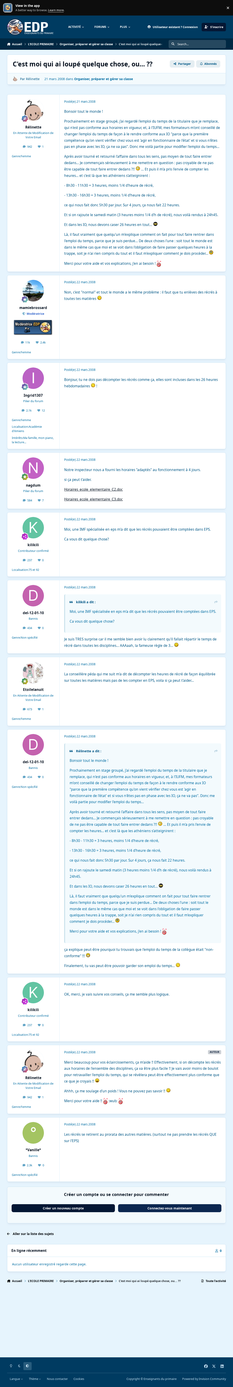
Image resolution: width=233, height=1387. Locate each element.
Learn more (9, 8)
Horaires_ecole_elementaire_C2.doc (93, 489)
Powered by (204, 1379)
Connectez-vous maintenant (169, 1208)
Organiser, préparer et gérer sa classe (103, 79)
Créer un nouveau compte (63, 1208)
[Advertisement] (116, 1322)
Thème (34, 1379)
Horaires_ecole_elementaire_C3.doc (93, 499)
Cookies (78, 1379)
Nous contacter (57, 1379)
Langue (15, 1379)
